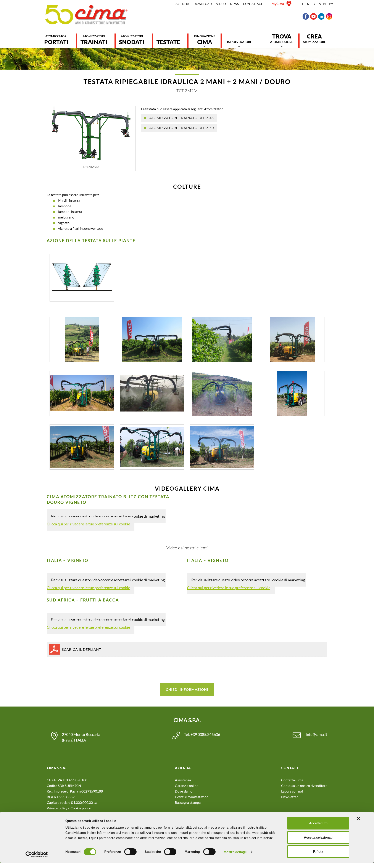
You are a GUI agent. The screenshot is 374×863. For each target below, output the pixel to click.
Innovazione (204, 39)
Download (202, 4)
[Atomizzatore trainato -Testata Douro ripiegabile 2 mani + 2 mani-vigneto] (152, 447)
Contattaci (252, 4)
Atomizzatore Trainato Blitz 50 (181, 128)
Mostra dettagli (235, 852)
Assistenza (183, 780)
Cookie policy (81, 808)
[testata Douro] (222, 447)
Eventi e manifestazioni (192, 797)
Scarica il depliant (81, 649)
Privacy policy (57, 808)
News (234, 4)
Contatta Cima (292, 780)
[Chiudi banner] (358, 818)
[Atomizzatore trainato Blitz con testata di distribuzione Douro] (82, 339)
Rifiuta (318, 851)
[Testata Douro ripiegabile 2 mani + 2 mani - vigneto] (82, 393)
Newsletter (289, 797)
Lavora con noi (292, 791)
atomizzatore (281, 38)
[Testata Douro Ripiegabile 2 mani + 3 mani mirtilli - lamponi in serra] (152, 393)
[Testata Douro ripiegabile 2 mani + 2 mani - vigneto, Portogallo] (222, 393)
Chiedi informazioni (187, 689)
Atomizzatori (56, 39)
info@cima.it (316, 734)
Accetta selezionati (318, 837)
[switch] (130, 851)
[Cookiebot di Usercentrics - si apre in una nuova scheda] (37, 854)
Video (221, 4)
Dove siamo (183, 791)
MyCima (278, 4)
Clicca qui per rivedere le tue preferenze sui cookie (88, 524)
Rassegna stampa (188, 802)
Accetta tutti (318, 823)
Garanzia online (186, 785)
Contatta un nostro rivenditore (304, 785)
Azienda (182, 4)
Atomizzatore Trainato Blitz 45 (181, 118)
